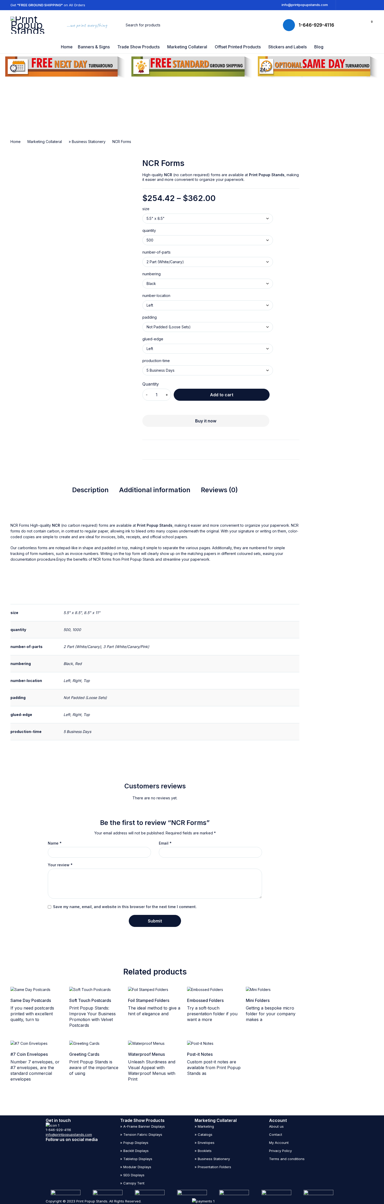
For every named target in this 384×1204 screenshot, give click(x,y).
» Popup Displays (134, 1142)
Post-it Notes (200, 1054)
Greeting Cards (84, 1054)
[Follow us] (78, 1145)
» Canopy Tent (132, 1183)
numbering (151, 274)
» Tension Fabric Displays (141, 1134)
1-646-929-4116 (316, 25)
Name (55, 843)
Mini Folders (258, 1000)
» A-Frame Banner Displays (142, 1126)
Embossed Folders (205, 1000)
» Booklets (203, 1151)
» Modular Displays (135, 1167)
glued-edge (152, 339)
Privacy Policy (280, 1151)
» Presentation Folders (213, 1167)
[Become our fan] (68, 1145)
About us (276, 1126)
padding (149, 317)
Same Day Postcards (30, 1000)
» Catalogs (203, 1134)
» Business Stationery (87, 141)
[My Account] (357, 25)
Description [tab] (90, 490)
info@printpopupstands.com (305, 5)
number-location (156, 296)
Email (165, 843)
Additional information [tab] (154, 490)
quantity (149, 230)
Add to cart (221, 394)
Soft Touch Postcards (90, 1000)
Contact (275, 1134)
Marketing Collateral (44, 141)
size (145, 209)
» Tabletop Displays (136, 1159)
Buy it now (205, 420)
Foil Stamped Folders (148, 1000)
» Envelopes (204, 1142)
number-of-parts (156, 252)
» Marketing (204, 1126)
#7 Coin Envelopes (29, 1054)
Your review (60, 865)
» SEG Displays (132, 1175)
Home (15, 141)
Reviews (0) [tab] (219, 490)
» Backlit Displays (134, 1151)
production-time (156, 361)
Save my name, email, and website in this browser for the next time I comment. (125, 906)
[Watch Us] (58, 1145)
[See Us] (48, 1145)
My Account (279, 1142)
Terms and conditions (287, 1159)
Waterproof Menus (146, 1054)
